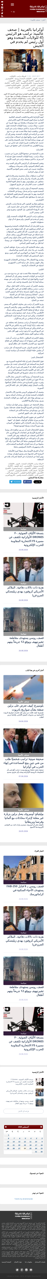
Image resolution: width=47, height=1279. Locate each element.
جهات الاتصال (18, 1262)
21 (14, 1145)
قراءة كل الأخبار (23, 1111)
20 (19, 1145)
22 (8, 1145)
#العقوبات (11, 81)
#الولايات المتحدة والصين (25, 475)
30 (42, 1152)
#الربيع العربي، (32, 90)
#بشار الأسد (15, 83)
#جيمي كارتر (25, 88)
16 (42, 1145)
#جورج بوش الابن (38, 88)
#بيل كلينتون (39, 81)
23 (42, 1148)
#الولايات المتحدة (27, 464)
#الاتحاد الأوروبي (28, 81)
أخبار (43, 20)
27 (19, 1148)
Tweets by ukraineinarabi (23, 1199)
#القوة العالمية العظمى (13, 85)
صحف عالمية (35, 20)
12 (25, 1142)
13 (19, 1142)
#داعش (32, 85)
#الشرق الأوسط (26, 83)
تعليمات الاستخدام (40, 1262)
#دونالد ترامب (21, 76)
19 (25, 1145)
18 (30, 1145)
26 (25, 1148)
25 (30, 1148)
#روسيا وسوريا (38, 83)
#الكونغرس (9, 78)
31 (36, 1152)
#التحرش (25, 85)
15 (8, 1142)
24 (36, 1148)
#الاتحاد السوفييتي (21, 470)
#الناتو (19, 81)
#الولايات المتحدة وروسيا (23, 78)
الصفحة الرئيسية (6, 1262)
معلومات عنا (28, 1262)
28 (14, 1148)
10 (36, 1142)
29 (8, 1148)
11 (30, 1142)
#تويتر (35, 78)
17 (36, 1145)
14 (14, 1142)
